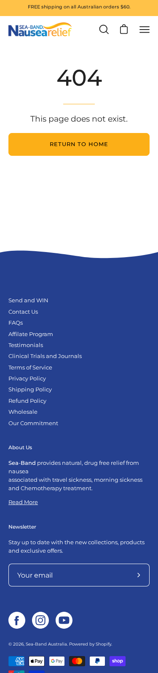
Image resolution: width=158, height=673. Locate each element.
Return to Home (79, 144)
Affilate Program (30, 334)
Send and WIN (28, 300)
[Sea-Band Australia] (40, 29)
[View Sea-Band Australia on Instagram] (40, 620)
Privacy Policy (27, 378)
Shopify (103, 644)
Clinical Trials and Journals (45, 356)
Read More (23, 502)
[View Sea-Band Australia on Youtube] (64, 620)
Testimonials (25, 345)
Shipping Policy (30, 389)
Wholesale (22, 412)
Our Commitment (33, 423)
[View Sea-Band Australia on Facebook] (16, 620)
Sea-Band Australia (46, 644)
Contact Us (23, 312)
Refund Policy (27, 401)
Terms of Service (30, 367)
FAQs (15, 323)
